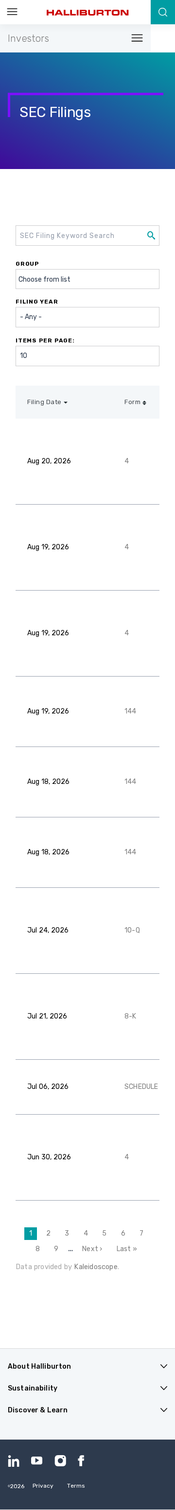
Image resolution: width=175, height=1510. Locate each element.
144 (130, 711)
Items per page (44, 340)
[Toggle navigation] (134, 38)
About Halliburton (39, 1366)
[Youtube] (37, 1461)
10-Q (132, 930)
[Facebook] (83, 1461)
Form (132, 402)
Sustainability (32, 1388)
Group (27, 263)
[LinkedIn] (13, 1461)
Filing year (37, 301)
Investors (28, 38)
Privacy (43, 1485)
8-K (130, 1016)
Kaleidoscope (95, 1266)
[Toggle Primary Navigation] (12, 12)
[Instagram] (60, 1461)
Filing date (44, 402)
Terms (76, 1485)
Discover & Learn (38, 1410)
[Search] (163, 12)
